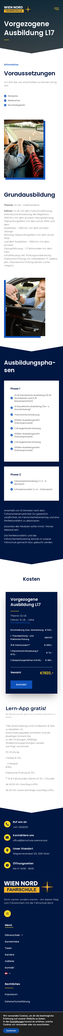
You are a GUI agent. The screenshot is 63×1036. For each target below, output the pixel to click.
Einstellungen (17, 1021)
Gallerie (9, 961)
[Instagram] (7, 913)
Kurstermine (12, 941)
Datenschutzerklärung (17, 1001)
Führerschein (12, 935)
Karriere (9, 954)
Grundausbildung (20, 622)
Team (8, 948)
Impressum (11, 994)
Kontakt (21, 684)
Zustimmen (11, 1030)
